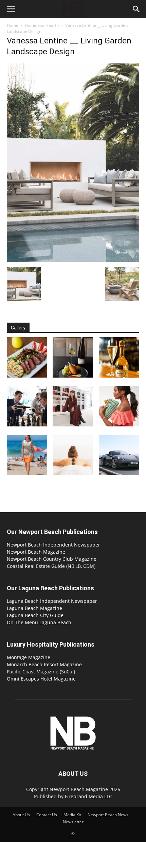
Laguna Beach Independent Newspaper (52, 601)
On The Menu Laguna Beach (39, 622)
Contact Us (46, 815)
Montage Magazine (28, 657)
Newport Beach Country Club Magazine (51, 559)
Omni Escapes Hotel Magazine (41, 678)
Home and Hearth (42, 25)
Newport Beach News (108, 815)
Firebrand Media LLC (88, 796)
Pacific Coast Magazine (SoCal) (41, 671)
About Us (21, 815)
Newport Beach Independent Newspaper (53, 544)
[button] (11, 9)
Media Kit (72, 815)
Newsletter (73, 822)
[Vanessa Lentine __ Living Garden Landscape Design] (73, 260)
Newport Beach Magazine (36, 552)
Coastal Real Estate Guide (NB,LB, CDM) (51, 566)
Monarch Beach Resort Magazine (44, 664)
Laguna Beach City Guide (35, 615)
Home (12, 25)
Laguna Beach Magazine (34, 608)
